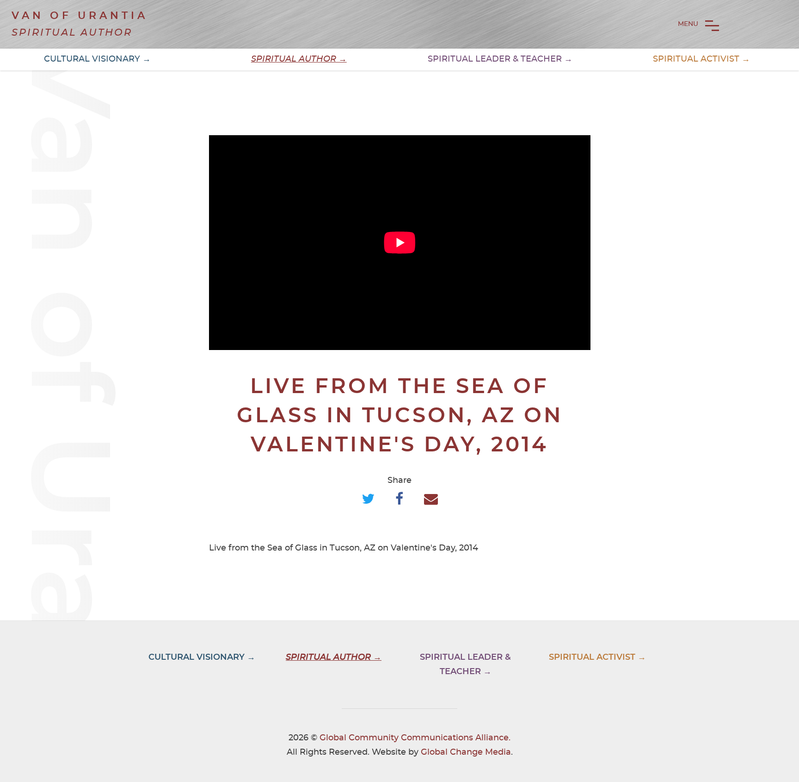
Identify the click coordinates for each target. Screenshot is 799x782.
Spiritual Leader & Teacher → (500, 59)
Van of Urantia (80, 16)
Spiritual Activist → (701, 59)
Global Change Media (466, 752)
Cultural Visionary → (97, 59)
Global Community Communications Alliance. (415, 738)
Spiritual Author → (299, 59)
